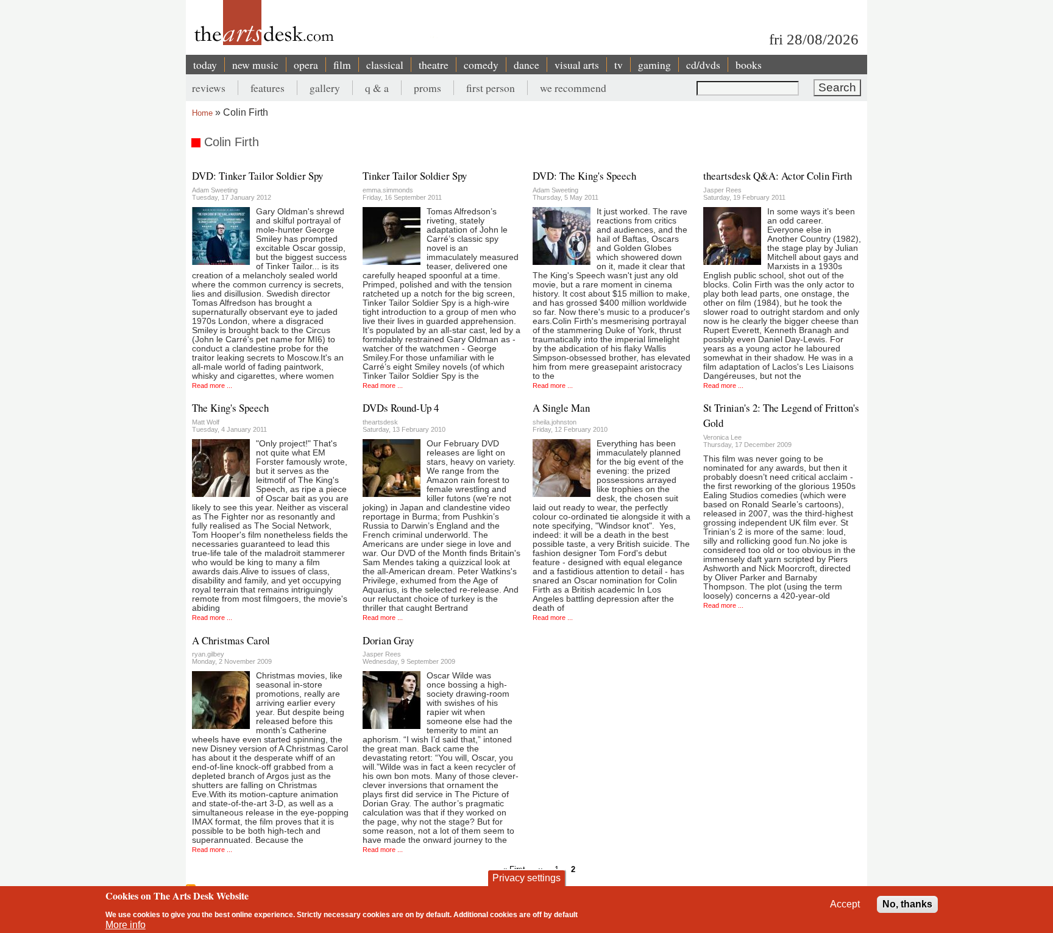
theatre (433, 64)
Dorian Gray (388, 640)
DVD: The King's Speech (584, 176)
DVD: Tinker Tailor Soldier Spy (257, 176)
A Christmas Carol (231, 640)
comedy (481, 64)
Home (202, 113)
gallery (325, 87)
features (267, 87)
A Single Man (561, 408)
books (749, 64)
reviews (208, 87)
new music (255, 64)
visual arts (577, 64)
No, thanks (907, 904)
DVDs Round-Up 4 (401, 408)
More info (125, 925)
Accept (845, 904)
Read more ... (212, 385)
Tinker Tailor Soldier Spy (415, 176)
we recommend (573, 87)
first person (490, 87)
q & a (377, 87)
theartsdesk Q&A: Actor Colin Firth (777, 176)
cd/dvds (703, 64)
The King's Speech (230, 408)
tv (618, 64)
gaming (654, 64)
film (342, 64)
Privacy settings (526, 878)
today (205, 64)
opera (306, 64)
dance (526, 64)
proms (427, 87)
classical (384, 64)
